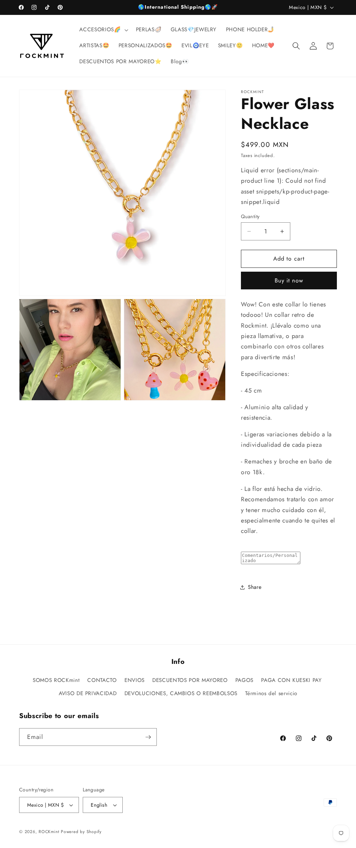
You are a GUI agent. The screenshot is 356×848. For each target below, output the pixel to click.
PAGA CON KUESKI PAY (291, 680)
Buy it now (289, 280)
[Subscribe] (148, 737)
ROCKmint (49, 832)
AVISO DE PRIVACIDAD (88, 693)
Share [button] (254, 587)
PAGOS (244, 680)
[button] (103, 30)
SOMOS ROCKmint (56, 680)
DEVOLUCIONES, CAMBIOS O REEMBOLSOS (180, 693)
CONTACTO (101, 680)
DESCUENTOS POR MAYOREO (190, 680)
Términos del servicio (271, 693)
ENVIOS (134, 680)
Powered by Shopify (81, 832)
